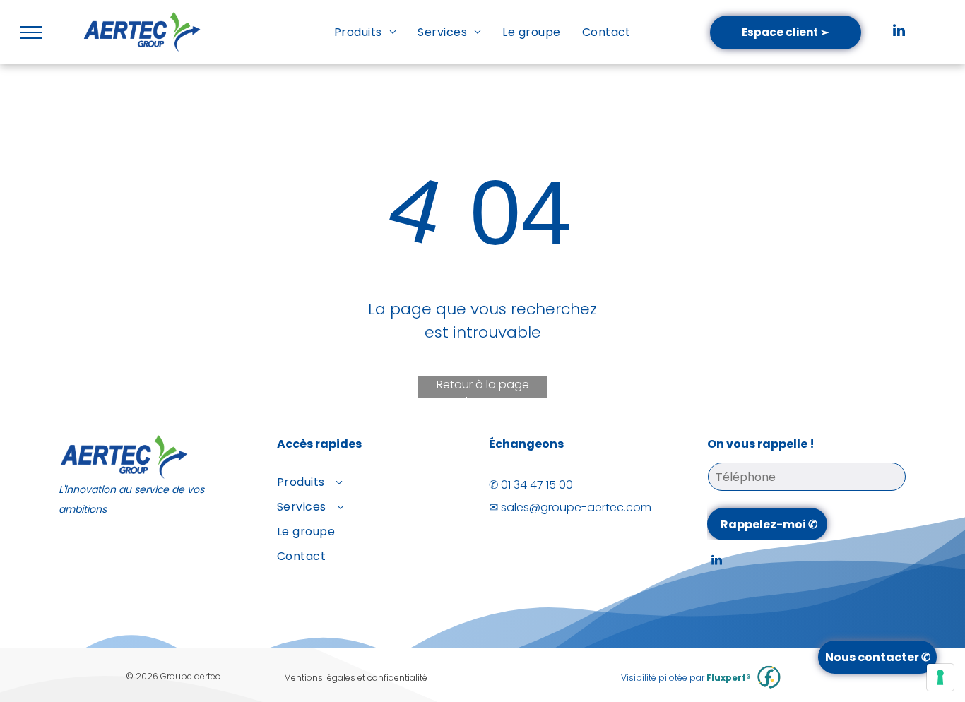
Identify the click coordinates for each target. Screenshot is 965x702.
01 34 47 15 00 (537, 485)
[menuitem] (365, 32)
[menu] (31, 32)
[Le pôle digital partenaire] (769, 677)
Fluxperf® (728, 678)
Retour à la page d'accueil (483, 389)
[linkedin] (898, 32)
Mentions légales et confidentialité (355, 678)
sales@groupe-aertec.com (576, 507)
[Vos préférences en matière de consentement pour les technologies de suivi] (940, 677)
